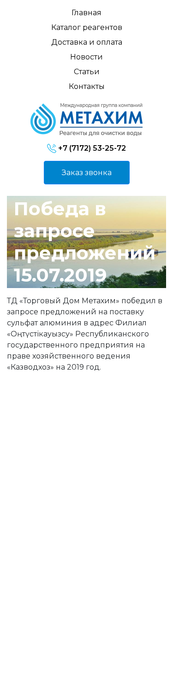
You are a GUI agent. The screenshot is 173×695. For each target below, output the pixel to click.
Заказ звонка (87, 172)
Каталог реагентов (86, 27)
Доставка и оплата (86, 42)
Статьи (87, 71)
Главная (86, 12)
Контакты (87, 86)
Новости (86, 57)
